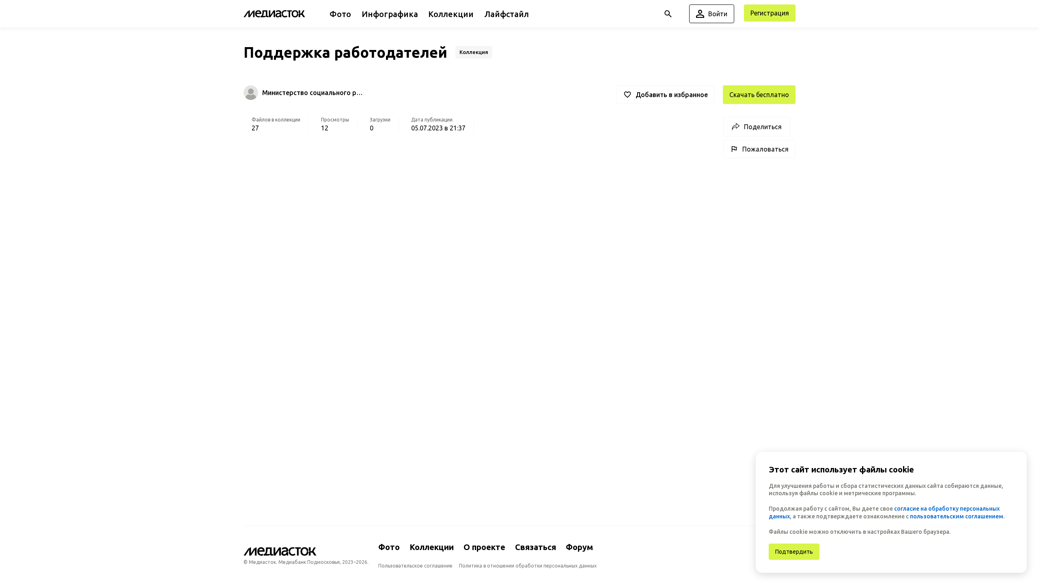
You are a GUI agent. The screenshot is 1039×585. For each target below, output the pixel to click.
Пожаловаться (765, 149)
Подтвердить (794, 551)
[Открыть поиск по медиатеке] (668, 14)
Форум (579, 547)
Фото (389, 547)
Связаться (535, 547)
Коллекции (432, 547)
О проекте (484, 547)
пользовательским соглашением (956, 516)
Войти (717, 13)
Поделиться (763, 126)
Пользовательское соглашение (415, 565)
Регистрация (769, 13)
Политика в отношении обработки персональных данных (528, 565)
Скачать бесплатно (759, 94)
